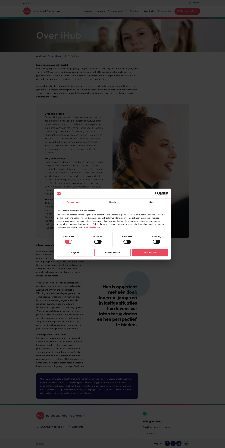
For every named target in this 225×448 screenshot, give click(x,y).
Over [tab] (151, 202)
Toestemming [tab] (73, 202)
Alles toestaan (149, 253)
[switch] (98, 242)
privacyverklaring (91, 227)
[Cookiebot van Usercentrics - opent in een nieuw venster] (156, 193)
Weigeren (75, 253)
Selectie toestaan (112, 253)
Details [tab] (112, 202)
